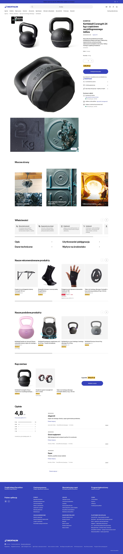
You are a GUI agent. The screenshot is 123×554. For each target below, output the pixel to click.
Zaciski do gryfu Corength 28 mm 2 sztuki (44, 390)
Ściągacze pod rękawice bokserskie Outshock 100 (72, 290)
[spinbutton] (88, 60)
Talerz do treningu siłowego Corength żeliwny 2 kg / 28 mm (66, 390)
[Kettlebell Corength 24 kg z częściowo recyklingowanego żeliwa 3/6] (44, 84)
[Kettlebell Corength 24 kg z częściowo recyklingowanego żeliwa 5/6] (61, 135)
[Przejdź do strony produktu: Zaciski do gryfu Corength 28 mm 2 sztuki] (45, 378)
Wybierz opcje (92, 383)
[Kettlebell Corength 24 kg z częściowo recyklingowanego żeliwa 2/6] (27, 33)
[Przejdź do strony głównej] (11, 7)
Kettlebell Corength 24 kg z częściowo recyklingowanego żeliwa (23, 390)
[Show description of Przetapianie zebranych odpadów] (74, 203)
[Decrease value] (85, 61)
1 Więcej (74, 148)
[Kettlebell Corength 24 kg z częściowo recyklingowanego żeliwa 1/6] (61, 33)
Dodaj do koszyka (96, 71)
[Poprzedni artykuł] (102, 220)
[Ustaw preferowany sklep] (106, 7)
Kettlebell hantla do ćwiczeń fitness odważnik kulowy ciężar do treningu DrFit (25, 342)
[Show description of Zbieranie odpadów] (39, 204)
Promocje (66, 11)
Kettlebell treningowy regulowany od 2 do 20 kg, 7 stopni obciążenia (49, 342)
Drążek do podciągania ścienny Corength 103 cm (24, 290)
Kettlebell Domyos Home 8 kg (93, 341)
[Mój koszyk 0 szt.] (116, 7)
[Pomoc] (110, 7)
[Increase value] (91, 61)
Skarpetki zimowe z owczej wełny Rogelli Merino (48, 290)
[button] (73, 298)
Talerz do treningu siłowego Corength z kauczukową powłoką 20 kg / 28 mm (96, 290)
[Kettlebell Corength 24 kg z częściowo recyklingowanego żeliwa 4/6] (27, 135)
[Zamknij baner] (117, 2)
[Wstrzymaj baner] (115, 2)
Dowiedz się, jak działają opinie (22, 436)
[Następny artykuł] (106, 220)
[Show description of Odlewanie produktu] (106, 204)
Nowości (72, 11)
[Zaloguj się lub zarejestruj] (113, 7)
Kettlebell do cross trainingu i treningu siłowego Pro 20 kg (73, 342)
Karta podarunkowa (112, 11)
